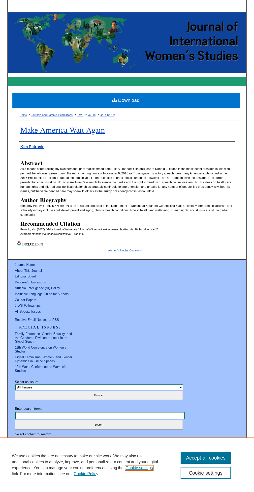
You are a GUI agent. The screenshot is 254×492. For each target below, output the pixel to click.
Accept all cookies (205, 458)
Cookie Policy (86, 474)
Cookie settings (139, 468)
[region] (127, 464)
